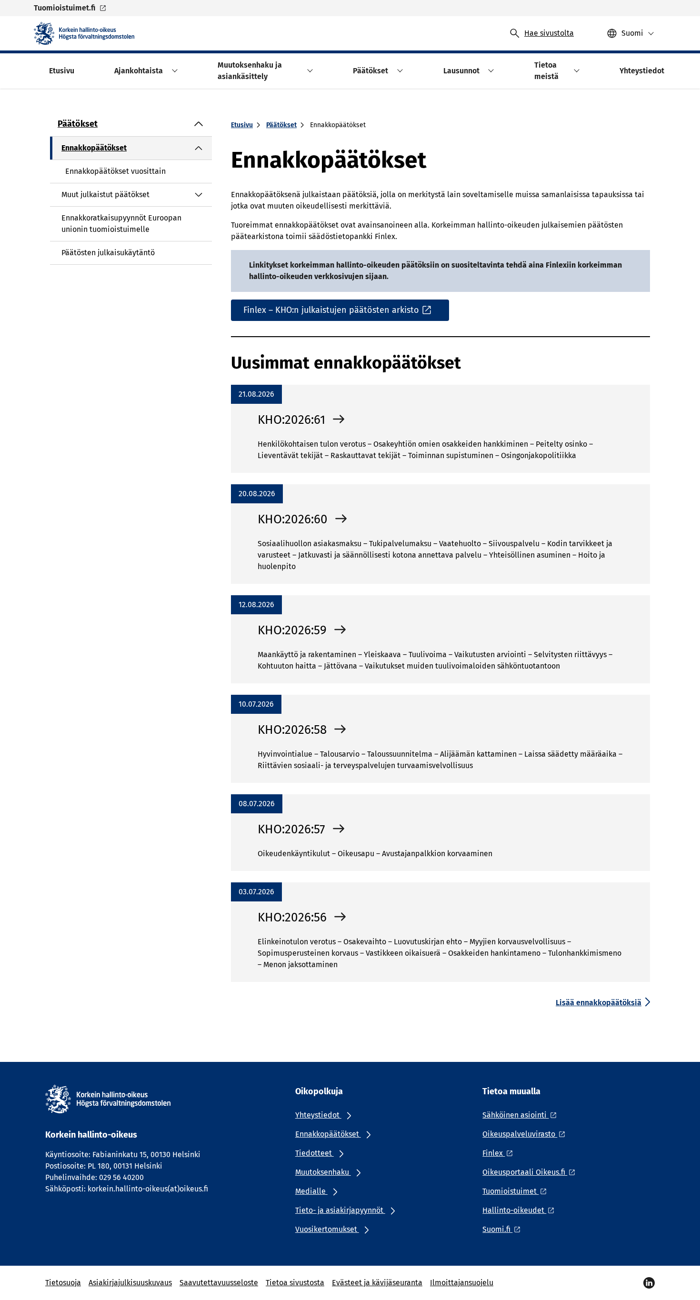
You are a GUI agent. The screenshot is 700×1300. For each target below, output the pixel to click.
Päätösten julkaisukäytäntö (108, 252)
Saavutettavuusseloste (219, 1282)
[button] (173, 70)
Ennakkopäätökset (94, 147)
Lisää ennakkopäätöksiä (598, 1002)
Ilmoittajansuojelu (461, 1282)
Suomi (632, 33)
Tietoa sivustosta (295, 1282)
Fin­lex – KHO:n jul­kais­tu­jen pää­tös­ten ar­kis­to (331, 310)
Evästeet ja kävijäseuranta (377, 1282)
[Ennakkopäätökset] (198, 148)
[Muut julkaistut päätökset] (198, 195)
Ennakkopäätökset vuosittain (115, 171)
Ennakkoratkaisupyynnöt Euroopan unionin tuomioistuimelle (121, 223)
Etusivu (242, 125)
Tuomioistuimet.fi (64, 7)
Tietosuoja (63, 1282)
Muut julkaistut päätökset (105, 194)
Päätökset (78, 124)
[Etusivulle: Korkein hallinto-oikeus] (84, 33)
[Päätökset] (198, 124)
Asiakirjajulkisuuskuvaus (130, 1282)
